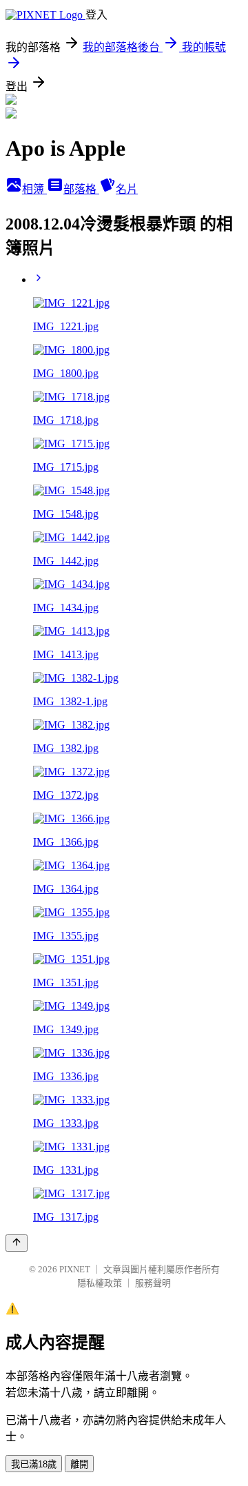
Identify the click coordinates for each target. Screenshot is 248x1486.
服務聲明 (153, 1283)
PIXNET (74, 1269)
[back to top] (17, 1243)
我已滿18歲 (33, 1464)
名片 (127, 189)
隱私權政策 (99, 1283)
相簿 (34, 189)
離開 (79, 1464)
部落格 (81, 189)
